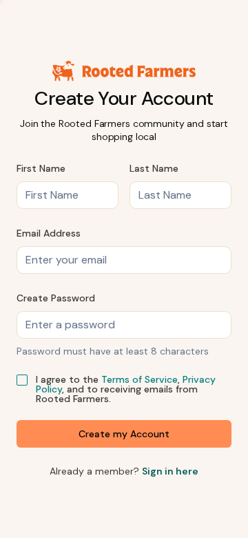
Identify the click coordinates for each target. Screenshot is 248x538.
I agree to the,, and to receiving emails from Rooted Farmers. (126, 389)
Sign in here (170, 471)
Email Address (49, 233)
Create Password (56, 298)
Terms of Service (139, 379)
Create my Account (124, 434)
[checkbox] (22, 380)
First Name (41, 168)
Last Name (154, 168)
